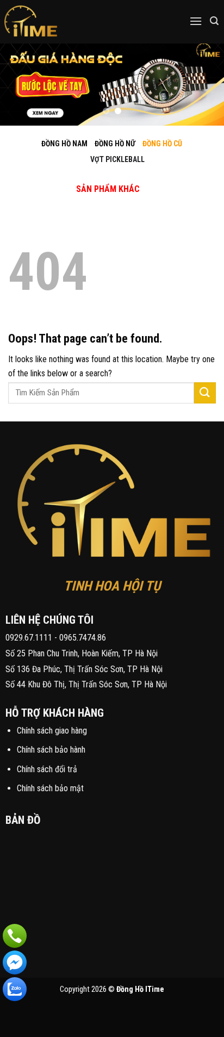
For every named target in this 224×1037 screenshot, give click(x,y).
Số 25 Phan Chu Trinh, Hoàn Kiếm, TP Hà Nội (81, 653)
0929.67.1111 (28, 637)
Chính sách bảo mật (50, 788)
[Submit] (205, 392)
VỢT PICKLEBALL (117, 159)
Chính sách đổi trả (47, 769)
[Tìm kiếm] (214, 21)
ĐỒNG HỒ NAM (64, 143)
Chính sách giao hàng (52, 730)
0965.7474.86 (82, 637)
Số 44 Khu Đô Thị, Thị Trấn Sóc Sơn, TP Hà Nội (86, 684)
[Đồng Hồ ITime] (65, 22)
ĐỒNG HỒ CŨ (162, 143)
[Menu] (195, 21)
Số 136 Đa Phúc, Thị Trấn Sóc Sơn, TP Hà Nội (84, 669)
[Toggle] (98, 177)
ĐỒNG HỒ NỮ (115, 143)
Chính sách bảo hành (51, 749)
